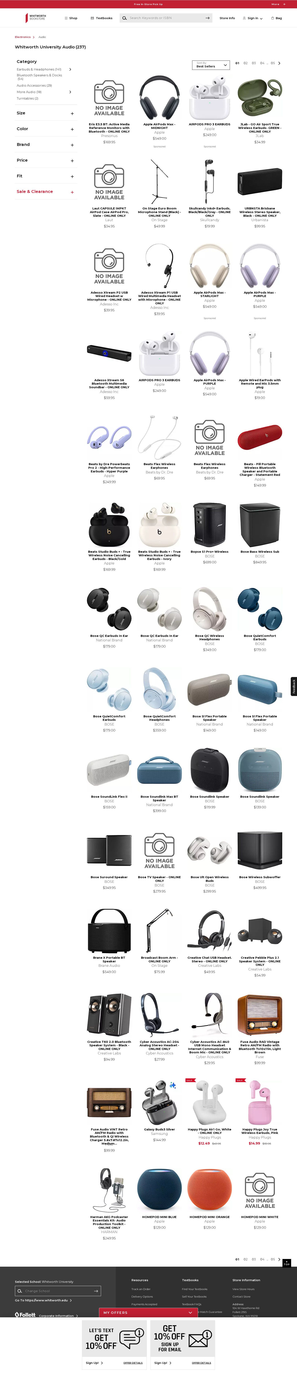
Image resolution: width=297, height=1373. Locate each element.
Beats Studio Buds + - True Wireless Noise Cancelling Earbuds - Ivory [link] (159, 555)
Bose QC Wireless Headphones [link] (209, 637)
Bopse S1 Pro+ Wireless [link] (210, 552)
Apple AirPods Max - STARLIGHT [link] (210, 294)
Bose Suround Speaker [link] (109, 877)
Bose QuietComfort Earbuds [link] (260, 637)
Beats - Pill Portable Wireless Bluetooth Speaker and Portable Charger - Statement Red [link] (260, 470)
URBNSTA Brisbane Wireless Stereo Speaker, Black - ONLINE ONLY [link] (259, 212)
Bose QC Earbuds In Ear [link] (109, 636)
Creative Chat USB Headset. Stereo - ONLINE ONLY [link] (209, 959)
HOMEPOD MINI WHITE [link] (259, 1217)
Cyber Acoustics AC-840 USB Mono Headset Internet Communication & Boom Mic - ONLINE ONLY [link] (209, 1047)
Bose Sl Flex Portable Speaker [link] (210, 718)
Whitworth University (44, 1282)
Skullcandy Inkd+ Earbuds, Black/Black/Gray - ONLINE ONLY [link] (210, 212)
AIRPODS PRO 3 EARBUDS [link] (209, 124)
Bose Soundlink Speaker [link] (209, 796)
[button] (148, 4)
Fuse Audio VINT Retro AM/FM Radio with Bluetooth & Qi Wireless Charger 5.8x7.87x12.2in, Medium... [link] (109, 1135)
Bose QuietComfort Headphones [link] (159, 718)
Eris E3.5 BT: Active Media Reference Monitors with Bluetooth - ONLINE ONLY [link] (109, 128)
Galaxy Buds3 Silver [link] (159, 1129)
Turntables (28, 98)
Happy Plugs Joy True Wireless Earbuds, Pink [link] (259, 1131)
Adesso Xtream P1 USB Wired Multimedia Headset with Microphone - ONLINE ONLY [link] (159, 298)
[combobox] (58, 1291)
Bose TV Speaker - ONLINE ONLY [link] (159, 879)
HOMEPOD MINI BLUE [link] (159, 1217)
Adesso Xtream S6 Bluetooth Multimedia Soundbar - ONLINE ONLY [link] (109, 384)
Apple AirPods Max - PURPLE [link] (260, 294)
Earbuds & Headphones (39, 69)
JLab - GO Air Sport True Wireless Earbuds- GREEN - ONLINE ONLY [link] (259, 128)
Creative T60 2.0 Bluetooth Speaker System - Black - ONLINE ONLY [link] (109, 1045)
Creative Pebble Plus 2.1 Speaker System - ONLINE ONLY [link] (260, 961)
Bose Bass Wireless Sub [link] (260, 552)
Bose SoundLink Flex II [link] (109, 796)
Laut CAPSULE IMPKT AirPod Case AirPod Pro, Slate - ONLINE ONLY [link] (109, 212)
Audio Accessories (34, 85)
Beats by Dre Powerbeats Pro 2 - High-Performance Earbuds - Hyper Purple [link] (109, 468)
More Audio (29, 92)
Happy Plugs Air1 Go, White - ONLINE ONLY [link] (209, 1131)
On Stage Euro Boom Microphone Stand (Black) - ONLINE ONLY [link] (159, 212)
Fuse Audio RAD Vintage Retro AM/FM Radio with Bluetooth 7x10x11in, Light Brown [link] (260, 1047)
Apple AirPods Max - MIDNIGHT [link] (159, 126)
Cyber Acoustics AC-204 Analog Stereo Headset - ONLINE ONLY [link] (159, 1045)
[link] (276, 18)
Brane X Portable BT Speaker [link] (109, 959)
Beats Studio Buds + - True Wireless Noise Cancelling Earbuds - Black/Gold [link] (109, 555)
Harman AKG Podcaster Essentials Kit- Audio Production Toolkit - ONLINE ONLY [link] (109, 1222)
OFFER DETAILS (133, 1362)
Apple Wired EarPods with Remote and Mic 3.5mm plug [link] (260, 384)
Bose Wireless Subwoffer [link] (260, 877)
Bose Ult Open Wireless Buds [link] (210, 879)
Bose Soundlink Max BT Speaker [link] (159, 798)
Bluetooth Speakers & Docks (39, 77)
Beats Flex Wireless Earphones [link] (159, 466)
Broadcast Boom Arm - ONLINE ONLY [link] (159, 959)
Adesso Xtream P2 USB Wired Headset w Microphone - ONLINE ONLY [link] (109, 296)
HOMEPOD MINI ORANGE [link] (210, 1217)
